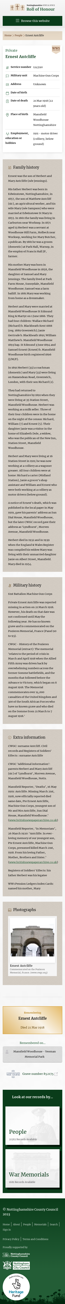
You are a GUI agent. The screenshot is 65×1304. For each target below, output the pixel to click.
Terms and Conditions (35, 1239)
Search (54, 1224)
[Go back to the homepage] (32, 8)
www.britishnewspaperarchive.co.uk (33, 820)
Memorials (40, 1224)
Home (8, 35)
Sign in (7, 1229)
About (16, 1224)
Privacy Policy (11, 1239)
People (19, 35)
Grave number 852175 (38, 1074)
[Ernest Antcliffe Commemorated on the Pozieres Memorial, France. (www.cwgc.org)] (32, 940)
